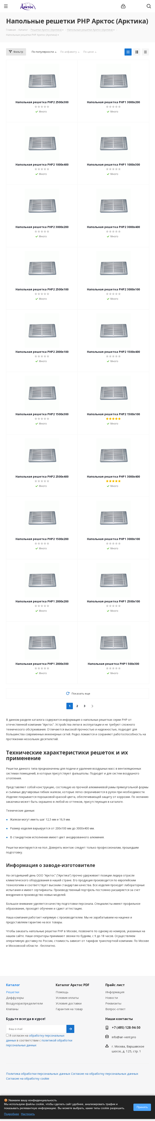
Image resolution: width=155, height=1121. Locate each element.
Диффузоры (15, 998)
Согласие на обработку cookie (27, 1078)
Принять (142, 1107)
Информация (114, 992)
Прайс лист (115, 985)
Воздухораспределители (24, 1003)
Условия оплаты (67, 998)
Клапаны (12, 1009)
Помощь (62, 992)
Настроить (28, 1114)
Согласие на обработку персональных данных (104, 1074)
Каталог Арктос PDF (72, 985)
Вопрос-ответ (115, 1009)
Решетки (12, 992)
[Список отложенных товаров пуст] (138, 6)
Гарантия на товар (69, 1009)
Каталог (13, 985)
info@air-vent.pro (124, 1037)
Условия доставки (69, 1003)
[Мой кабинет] (123, 6)
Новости (111, 998)
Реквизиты (113, 1003)
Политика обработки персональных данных (38, 1074)
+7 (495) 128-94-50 (126, 1027)
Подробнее (11, 1114)
